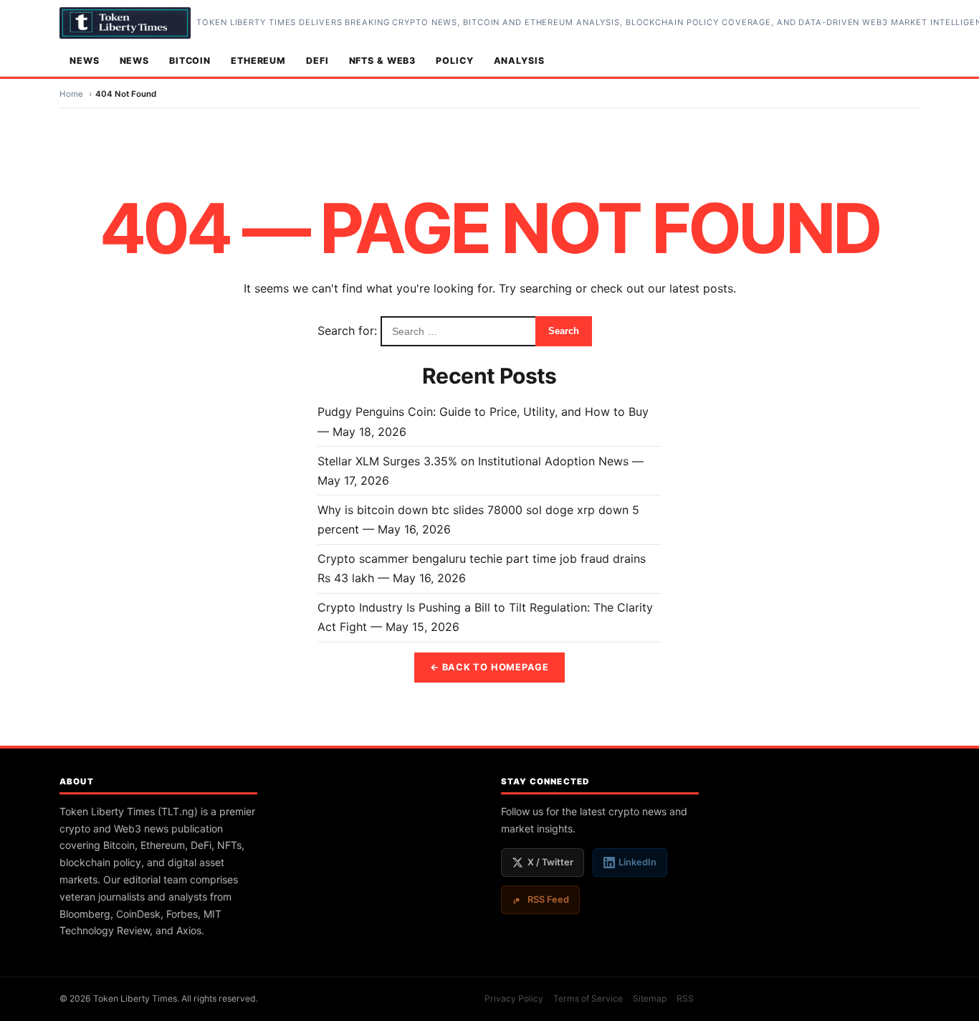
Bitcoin (190, 60)
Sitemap (650, 998)
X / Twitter (550, 862)
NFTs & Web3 (382, 60)
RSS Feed (548, 899)
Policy (454, 60)
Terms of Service (588, 998)
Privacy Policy (513, 998)
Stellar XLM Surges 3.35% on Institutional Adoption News (473, 461)
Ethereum (258, 60)
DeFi (317, 60)
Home (71, 94)
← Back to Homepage (489, 667)
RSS (685, 998)
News (85, 60)
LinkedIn (637, 862)
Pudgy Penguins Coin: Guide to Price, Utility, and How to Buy (483, 411)
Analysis (519, 60)
